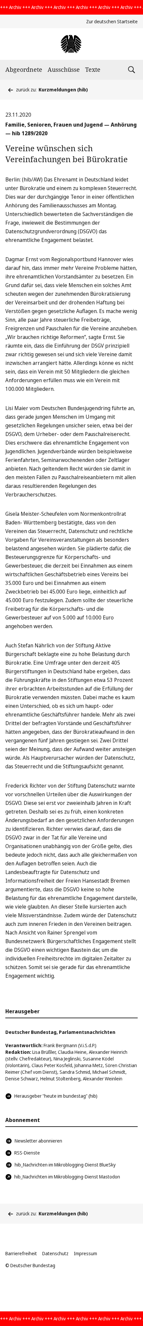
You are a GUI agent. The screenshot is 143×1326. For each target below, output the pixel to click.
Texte (92, 69)
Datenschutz (55, 1253)
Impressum (85, 1253)
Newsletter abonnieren (38, 1141)
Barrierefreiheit (21, 1253)
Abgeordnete (23, 69)
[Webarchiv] (71, 44)
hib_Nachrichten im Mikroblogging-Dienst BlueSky (65, 1164)
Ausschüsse (64, 69)
